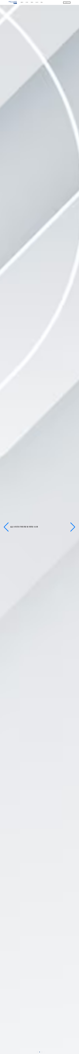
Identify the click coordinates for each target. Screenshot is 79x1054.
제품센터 (22, 2)
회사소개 (37, 2)
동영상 (42, 2)
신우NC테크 (67, 2)
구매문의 (32, 2)
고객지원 (26, 2)
